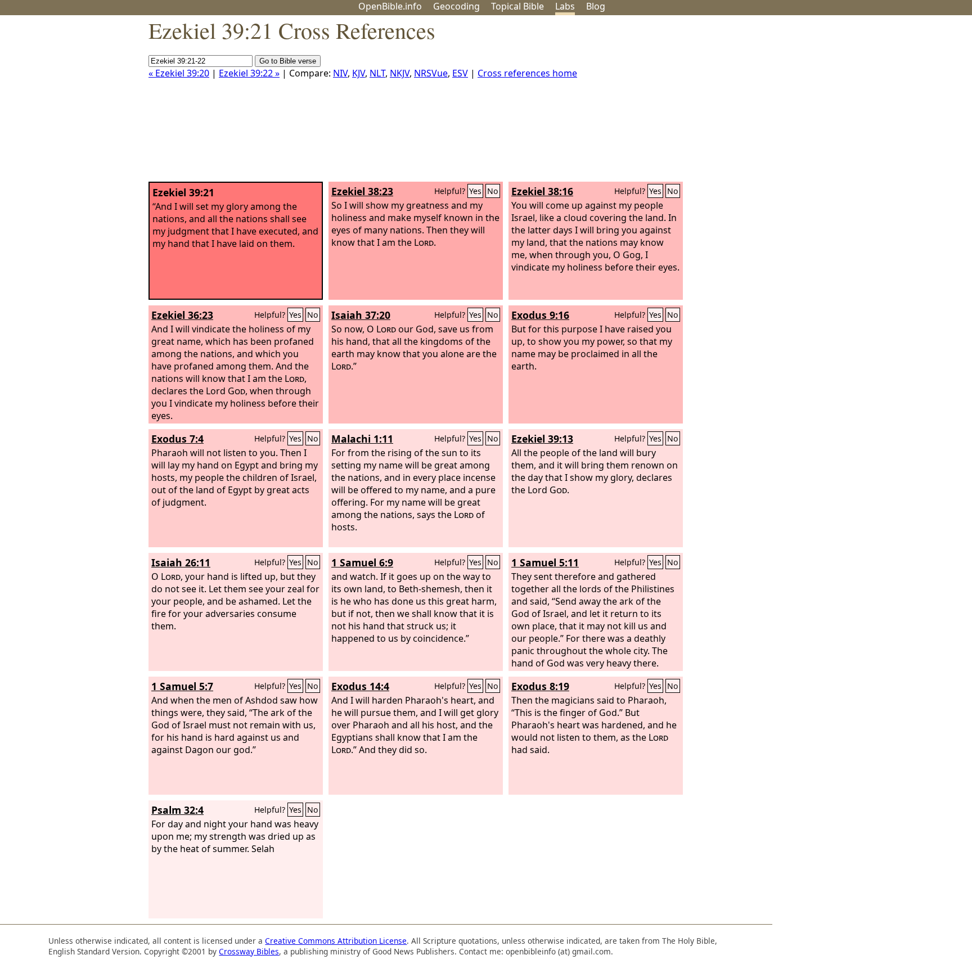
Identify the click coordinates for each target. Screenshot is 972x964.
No (492, 191)
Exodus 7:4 (177, 438)
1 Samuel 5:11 (545, 562)
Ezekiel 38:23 (362, 191)
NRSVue (431, 73)
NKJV (400, 73)
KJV (358, 73)
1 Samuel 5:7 (182, 686)
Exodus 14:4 (360, 686)
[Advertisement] (858, 103)
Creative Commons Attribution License (336, 940)
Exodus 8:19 (540, 686)
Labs (565, 6)
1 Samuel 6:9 (362, 562)
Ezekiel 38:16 (542, 191)
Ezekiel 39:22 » (249, 73)
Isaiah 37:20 (360, 315)
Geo (456, 6)
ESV (460, 73)
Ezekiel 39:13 (542, 438)
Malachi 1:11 (362, 438)
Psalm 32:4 (177, 810)
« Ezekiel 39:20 (178, 73)
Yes (475, 191)
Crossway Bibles (249, 951)
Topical (517, 6)
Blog (595, 6)
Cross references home (527, 73)
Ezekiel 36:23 (182, 315)
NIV (340, 73)
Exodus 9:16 (540, 315)
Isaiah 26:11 (180, 562)
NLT (377, 73)
